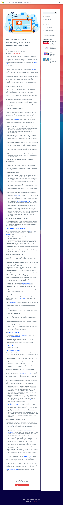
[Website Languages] (59, 2)
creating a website (19, 61)
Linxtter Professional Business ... (53, 48)
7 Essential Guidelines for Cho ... (52, 54)
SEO (30, 201)
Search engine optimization (22, 201)
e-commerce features (15, 336)
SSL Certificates (12, 302)
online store (11, 194)
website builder (16, 119)
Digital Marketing (48, 27)
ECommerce (47, 16)
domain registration (11, 425)
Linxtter (33, 69)
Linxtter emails (31, 399)
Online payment (48, 19)
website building (27, 456)
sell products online (22, 335)
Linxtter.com (34, 501)
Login (17, 485)
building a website (18, 98)
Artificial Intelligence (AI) (49, 35)
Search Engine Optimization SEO (16, 228)
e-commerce (27, 194)
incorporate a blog (26, 283)
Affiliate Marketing (48, 30)
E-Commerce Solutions (13, 332)
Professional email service (25, 373)
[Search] (56, 13)
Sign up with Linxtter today (12, 469)
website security (22, 298)
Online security (47, 22)
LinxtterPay (11, 345)
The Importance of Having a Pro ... (53, 60)
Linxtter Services (17, 53)
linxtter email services (13, 404)
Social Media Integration (14, 350)
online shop (17, 195)
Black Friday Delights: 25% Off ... (53, 43)
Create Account (24, 485)
